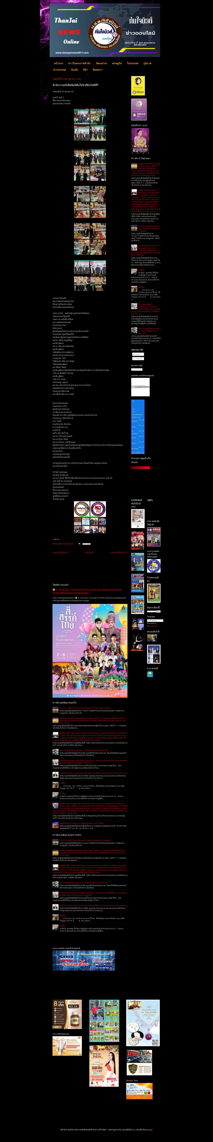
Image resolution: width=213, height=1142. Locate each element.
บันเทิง (74, 69)
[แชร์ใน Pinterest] (90, 544)
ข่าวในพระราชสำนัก (79, 63)
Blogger (149, 1130)
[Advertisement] (90, 569)
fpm (133, 1130)
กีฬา (85, 69)
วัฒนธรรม (101, 63)
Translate (153, 626)
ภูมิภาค (147, 63)
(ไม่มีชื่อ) (63, 783)
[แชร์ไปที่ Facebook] (88, 544)
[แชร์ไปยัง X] (86, 544)
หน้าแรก (58, 63)
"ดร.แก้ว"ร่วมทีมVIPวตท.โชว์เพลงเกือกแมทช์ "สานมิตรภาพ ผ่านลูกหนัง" (85, 708)
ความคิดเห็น (138, 359)
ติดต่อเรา (98, 69)
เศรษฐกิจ (117, 63)
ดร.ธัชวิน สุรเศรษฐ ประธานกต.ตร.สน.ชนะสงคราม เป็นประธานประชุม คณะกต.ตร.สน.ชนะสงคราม (93, 773)
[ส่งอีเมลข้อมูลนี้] (83, 544)
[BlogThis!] (85, 544)
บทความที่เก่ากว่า (118, 552)
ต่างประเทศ (59, 69)
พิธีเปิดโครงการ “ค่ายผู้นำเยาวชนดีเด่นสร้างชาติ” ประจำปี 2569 (82, 823)
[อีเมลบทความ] (79, 543)
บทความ (137, 354)
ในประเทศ (132, 63)
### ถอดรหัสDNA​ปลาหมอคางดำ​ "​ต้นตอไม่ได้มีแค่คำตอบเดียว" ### (84, 750)
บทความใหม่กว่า (61, 552)
